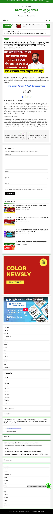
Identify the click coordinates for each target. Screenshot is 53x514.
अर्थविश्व (6, 339)
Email (7, 177)
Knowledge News (26, 10)
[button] (48, 486)
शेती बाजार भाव (7, 367)
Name (7, 171)
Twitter (6, 377)
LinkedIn (7, 388)
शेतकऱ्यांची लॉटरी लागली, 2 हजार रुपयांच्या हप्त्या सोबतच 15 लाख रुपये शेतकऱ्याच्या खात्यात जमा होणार (23, 445)
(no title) (7, 448)
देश (5, 350)
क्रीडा (5, 347)
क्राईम (5, 344)
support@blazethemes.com (14, 428)
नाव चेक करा (26, 96)
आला (48, 106)
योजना (5, 362)
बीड (5, 353)
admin (6, 48)
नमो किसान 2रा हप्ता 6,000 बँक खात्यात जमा (26, 86)
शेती (5, 364)
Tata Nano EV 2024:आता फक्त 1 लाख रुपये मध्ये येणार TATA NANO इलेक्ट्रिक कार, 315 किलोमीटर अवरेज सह (26, 454)
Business (6, 39)
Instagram (7, 394)
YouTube (7, 400)
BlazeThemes (40, 511)
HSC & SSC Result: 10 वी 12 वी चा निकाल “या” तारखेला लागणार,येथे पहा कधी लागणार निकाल (23, 451)
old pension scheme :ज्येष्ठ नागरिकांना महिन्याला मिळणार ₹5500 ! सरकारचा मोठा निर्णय (22, 443)
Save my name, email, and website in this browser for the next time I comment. (25, 189)
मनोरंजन (6, 356)
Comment (8, 154)
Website (7, 183)
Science (6, 333)
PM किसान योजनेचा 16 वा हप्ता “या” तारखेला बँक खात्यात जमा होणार (31, 242)
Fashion (6, 330)
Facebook (7, 383)
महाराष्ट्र (6, 359)
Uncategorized (7, 336)
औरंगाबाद (6, 342)
